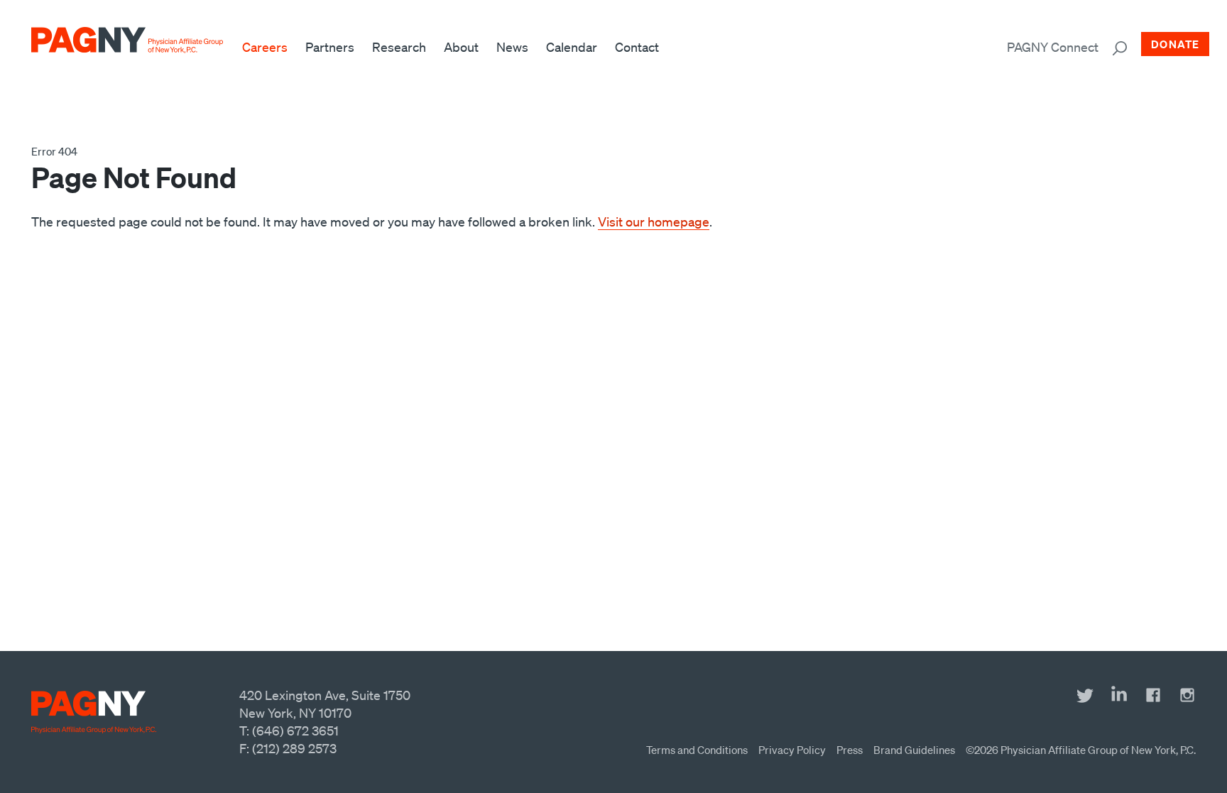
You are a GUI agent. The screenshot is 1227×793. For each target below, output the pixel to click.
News (512, 47)
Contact (637, 47)
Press (849, 750)
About (461, 47)
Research (399, 47)
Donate (1175, 44)
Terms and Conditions (697, 750)
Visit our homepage (653, 221)
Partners (329, 47)
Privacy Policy (792, 750)
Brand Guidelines (914, 750)
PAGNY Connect (1052, 47)
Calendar (571, 47)
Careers (265, 47)
